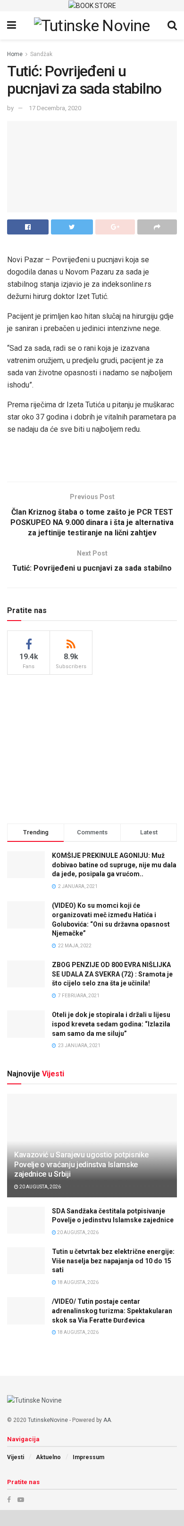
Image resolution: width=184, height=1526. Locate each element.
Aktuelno (48, 1457)
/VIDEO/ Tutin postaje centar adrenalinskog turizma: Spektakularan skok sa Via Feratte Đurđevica (112, 1311)
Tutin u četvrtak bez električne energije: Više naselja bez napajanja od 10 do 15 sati (113, 1261)
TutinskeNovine (48, 1420)
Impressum (88, 1457)
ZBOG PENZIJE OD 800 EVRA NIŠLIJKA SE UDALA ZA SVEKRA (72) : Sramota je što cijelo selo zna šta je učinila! (112, 974)
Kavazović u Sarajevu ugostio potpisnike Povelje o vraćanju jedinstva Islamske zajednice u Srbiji (81, 1164)
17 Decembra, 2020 (55, 108)
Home (15, 54)
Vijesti (15, 1457)
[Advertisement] (92, 748)
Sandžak (41, 54)
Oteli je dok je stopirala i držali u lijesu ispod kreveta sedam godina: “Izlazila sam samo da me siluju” (111, 1024)
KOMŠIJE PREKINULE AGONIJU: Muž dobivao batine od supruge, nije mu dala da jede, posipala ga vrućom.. (114, 865)
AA (107, 1420)
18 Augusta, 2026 (77, 1282)
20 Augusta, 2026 (39, 1186)
